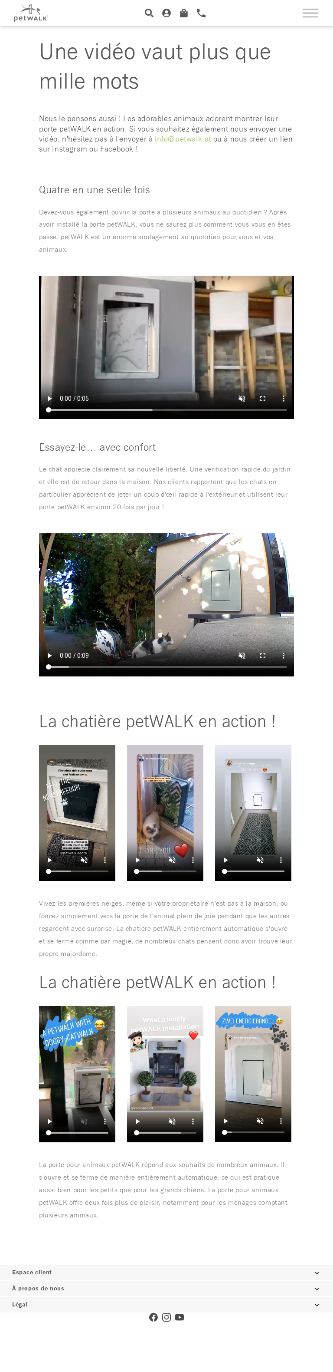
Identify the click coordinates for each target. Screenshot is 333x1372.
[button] (310, 13)
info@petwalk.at (183, 139)
